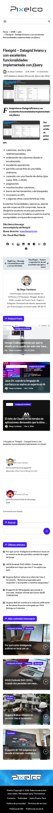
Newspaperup (25, 793)
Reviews (28, 663)
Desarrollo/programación (13, 45)
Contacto (11, 798)
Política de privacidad (16, 803)
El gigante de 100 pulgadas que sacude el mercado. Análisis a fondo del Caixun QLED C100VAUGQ (25, 593)
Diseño (28, 45)
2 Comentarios (42, 72)
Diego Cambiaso (28, 289)
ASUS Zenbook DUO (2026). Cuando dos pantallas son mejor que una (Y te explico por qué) (26, 567)
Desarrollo (30, 76)
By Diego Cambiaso (15, 72)
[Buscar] (46, 531)
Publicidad (22, 798)
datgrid (22, 76)
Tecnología (29, 628)
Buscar (12, 522)
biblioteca (13, 76)
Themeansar (39, 793)
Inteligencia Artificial (22, 328)
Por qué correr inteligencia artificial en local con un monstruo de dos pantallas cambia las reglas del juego (28, 554)
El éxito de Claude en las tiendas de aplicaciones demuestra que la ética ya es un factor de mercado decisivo (26, 422)
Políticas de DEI (16, 809)
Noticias (10, 370)
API (6, 76)
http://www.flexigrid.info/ (26, 471)
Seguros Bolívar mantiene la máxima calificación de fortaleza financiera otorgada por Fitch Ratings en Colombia (28, 605)
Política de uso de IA (34, 809)
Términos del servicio (37, 803)
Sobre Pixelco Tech (37, 798)
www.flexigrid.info (28, 231)
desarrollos (40, 76)
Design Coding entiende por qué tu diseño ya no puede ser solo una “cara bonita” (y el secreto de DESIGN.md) (25, 346)
